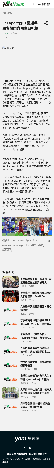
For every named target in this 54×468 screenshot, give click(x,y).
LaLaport (18, 240)
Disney (6, 245)
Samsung (17, 245)
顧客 (28, 240)
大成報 (5, 33)
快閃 (41, 245)
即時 (10, 13)
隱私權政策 (22, 453)
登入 (49, 4)
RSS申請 (42, 4)
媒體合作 (42, 453)
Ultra (27, 245)
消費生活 (7, 240)
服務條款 (11, 453)
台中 (35, 240)
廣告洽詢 (33, 453)
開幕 (34, 245)
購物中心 (7, 250)
